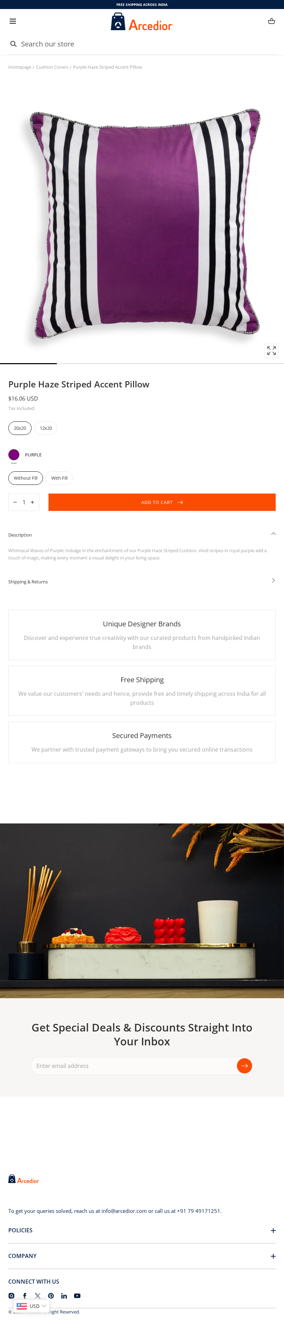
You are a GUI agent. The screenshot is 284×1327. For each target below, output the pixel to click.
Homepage (19, 67)
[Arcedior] (142, 21)
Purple (13, 454)
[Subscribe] (244, 1065)
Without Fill (25, 478)
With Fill (59, 478)
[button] (12, 21)
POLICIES (20, 1230)
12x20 (46, 428)
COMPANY (22, 1256)
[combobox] (142, 44)
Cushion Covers (52, 67)
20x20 (20, 428)
